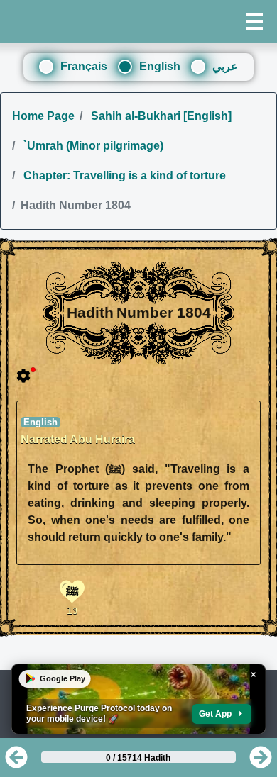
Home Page (43, 116)
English (159, 66)
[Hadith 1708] (260, 762)
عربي (225, 66)
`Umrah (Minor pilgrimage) (92, 146)
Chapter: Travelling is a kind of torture (123, 175)
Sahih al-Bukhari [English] (160, 116)
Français (83, 66)
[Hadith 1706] (16, 762)
